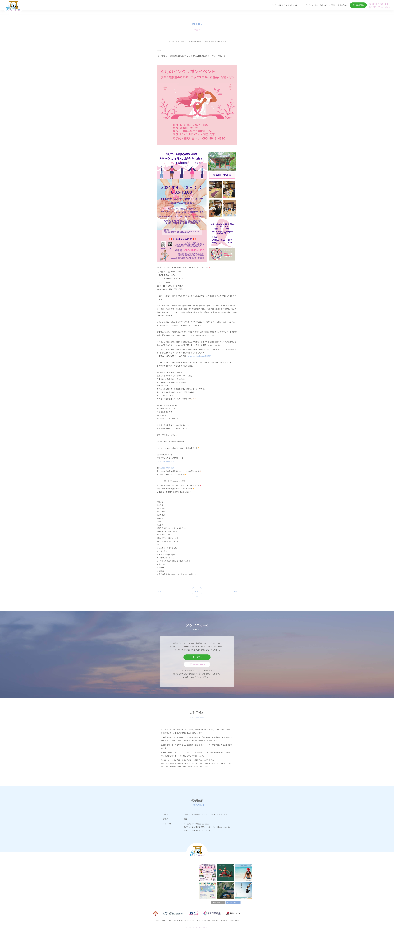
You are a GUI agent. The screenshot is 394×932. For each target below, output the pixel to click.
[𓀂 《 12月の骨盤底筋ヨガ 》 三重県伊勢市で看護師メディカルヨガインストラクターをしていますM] (225, 872)
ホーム (157, 920)
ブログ (273, 5)
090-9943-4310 (380, 4)
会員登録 (332, 5)
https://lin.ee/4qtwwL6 (166, 461)
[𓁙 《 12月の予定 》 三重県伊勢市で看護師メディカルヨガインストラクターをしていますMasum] (243, 872)
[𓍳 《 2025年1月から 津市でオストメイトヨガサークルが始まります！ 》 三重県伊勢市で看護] (207, 890)
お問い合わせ (342, 5)
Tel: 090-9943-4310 (166, 468)
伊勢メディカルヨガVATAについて (290, 5)
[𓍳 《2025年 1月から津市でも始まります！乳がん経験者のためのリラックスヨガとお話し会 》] (225, 890)
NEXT (235, 591)
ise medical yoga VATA (198, 927)
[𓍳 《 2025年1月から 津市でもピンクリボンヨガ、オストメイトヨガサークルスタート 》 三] (243, 890)
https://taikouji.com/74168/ (199, 356)
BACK (197, 591)
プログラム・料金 (311, 5)
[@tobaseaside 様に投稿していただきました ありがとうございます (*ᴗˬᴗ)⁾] (207, 872)
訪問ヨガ (323, 5)
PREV (159, 591)
